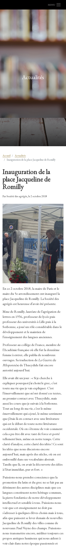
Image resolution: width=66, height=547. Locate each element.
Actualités (20, 155)
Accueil (6, 155)
